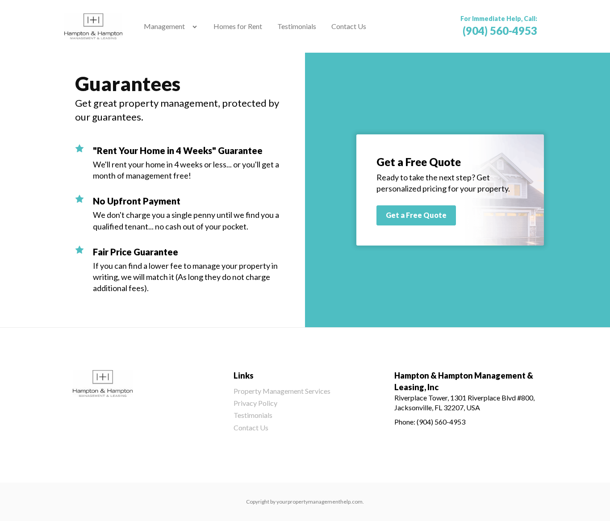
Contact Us (348, 26)
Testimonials (296, 26)
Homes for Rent (237, 26)
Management (164, 26)
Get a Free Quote (416, 215)
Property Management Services (282, 391)
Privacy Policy (255, 403)
